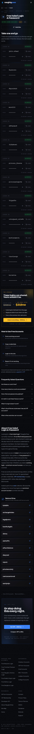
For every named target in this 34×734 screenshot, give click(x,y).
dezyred (6, 555)
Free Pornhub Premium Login (8, 668)
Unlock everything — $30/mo (16, 320)
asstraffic (6, 541)
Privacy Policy (22, 698)
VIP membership (19, 477)
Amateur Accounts (23, 662)
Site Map (3, 708)
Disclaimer (21, 708)
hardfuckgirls (7, 527)
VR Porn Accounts (23, 665)
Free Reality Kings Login (8, 678)
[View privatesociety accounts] (29, 569)
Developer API (5, 701)
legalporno (7, 519)
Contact (20, 694)
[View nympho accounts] (29, 505)
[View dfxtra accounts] (29, 533)
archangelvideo (8, 512)
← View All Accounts (7, 594)
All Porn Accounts (6, 694)
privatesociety (8, 569)
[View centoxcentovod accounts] (29, 576)
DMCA (20, 705)
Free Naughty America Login (7, 674)
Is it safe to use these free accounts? (12, 399)
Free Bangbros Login (7, 685)
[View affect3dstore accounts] (29, 547)
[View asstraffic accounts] (29, 540)
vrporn (5, 562)
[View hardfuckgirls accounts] (29, 526)
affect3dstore (8, 548)
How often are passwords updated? (12, 394)
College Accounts (23, 680)
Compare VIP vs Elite (17, 632)
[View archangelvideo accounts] (29, 512)
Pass (29, 56)
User (29, 51)
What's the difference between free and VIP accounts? (14, 409)
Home (3, 712)
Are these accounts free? (9, 384)
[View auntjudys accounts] (29, 583)
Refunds (20, 712)
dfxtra (5, 534)
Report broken (27, 60)
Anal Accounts (22, 669)
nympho (6, 505)
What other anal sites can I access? (11, 415)
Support (20, 715)
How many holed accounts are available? (13, 389)
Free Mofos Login (6, 682)
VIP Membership (6, 698)
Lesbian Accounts (23, 676)
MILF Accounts (22, 672)
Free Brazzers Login (7, 663)
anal (6, 8)
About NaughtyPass (7, 705)
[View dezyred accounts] (29, 555)
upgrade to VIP (20, 372)
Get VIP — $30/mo (16, 627)
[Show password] (22, 56)
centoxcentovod (9, 576)
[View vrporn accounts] (29, 562)
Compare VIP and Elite (17, 324)
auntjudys (6, 583)
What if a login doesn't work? (10, 404)
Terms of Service (23, 701)
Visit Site (18, 27)
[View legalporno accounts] (29, 519)
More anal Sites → (20, 594)
